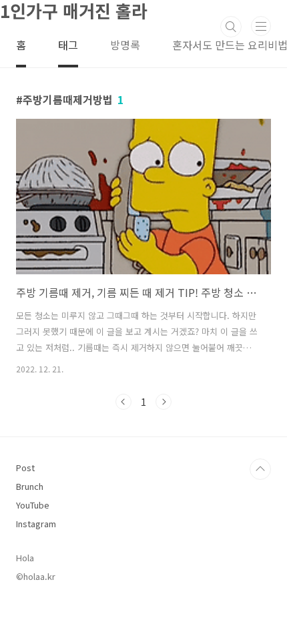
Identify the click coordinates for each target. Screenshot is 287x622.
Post (25, 467)
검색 (231, 27)
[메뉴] (261, 26)
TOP (260, 469)
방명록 (125, 45)
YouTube (32, 505)
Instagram (36, 523)
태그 (68, 45)
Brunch (29, 486)
